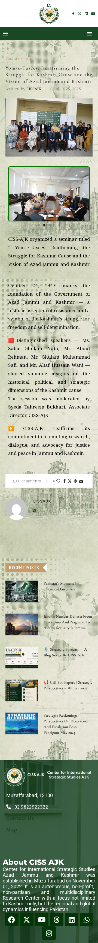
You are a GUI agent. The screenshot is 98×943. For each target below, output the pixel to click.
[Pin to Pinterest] (75, 480)
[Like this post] (58, 480)
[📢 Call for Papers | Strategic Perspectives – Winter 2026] (21, 690)
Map (11, 830)
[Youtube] (93, 13)
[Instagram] (49, 933)
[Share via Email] (81, 480)
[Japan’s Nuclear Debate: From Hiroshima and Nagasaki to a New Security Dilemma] (21, 624)
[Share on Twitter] (70, 480)
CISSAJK (33, 88)
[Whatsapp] (86, 919)
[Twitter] (79, 13)
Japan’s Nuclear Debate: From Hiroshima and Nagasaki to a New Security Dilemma (68, 622)
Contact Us (20, 818)
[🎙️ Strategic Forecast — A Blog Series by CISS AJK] (21, 657)
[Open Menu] (89, 33)
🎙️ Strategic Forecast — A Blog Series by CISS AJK (65, 652)
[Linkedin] (86, 13)
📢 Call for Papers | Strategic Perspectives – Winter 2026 (68, 685)
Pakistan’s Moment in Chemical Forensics (61, 586)
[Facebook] (73, 13)
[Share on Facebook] (64, 480)
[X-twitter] (26, 919)
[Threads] (56, 919)
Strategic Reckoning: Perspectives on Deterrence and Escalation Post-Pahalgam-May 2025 (66, 724)
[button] (14, 194)
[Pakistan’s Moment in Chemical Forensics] (21, 591)
